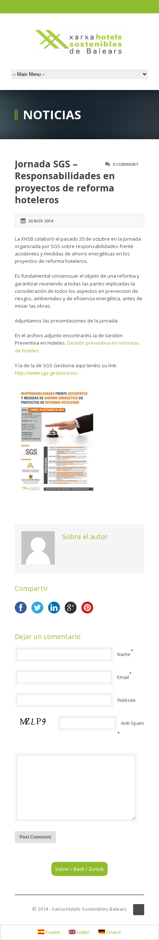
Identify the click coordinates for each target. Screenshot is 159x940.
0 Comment (126, 164)
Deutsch (113, 932)
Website (126, 700)
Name (124, 654)
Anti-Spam (132, 723)
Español (52, 932)
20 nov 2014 (40, 221)
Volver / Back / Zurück (79, 869)
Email (123, 677)
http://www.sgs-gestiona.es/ (46, 372)
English (82, 932)
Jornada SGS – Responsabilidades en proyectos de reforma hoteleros (65, 181)
